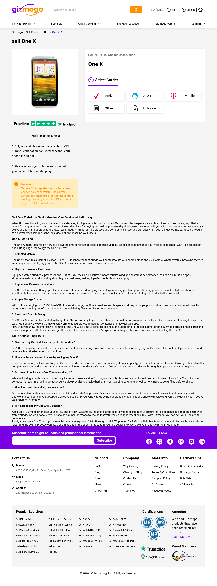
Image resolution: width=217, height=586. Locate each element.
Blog (97, 472)
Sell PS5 (53, 552)
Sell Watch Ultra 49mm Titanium (61, 530)
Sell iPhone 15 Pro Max (28, 552)
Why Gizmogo (131, 466)
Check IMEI (101, 490)
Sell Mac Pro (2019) (119, 535)
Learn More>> (181, 536)
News (98, 484)
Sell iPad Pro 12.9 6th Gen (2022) (61, 535)
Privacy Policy (160, 466)
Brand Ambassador (128, 23)
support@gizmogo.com (28, 481)
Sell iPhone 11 (86, 546)
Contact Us (129, 478)
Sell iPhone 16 (56, 546)
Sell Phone (33, 32)
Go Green (157, 484)
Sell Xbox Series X (25, 524)
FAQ (97, 466)
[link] (17, 32)
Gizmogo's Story (133, 472)
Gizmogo (17, 32)
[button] (172, 10)
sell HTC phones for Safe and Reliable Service (134, 421)
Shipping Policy (161, 478)
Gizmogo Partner (165, 23)
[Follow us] (149, 441)
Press (98, 478)
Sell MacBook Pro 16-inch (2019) (91, 541)
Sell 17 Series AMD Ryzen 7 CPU (91, 535)
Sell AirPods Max (117, 524)
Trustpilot (129, 490)
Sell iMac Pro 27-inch (27, 541)
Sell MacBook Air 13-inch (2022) (122, 541)
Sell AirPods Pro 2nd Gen (122, 546)
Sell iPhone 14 (23, 519)
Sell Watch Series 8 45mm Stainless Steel (30, 530)
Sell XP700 (84, 524)
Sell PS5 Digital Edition (60, 524)
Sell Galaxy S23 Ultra (27, 546)
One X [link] (56, 32)
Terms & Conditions (163, 472)
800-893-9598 (23, 470)
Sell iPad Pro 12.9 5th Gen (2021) (30, 535)
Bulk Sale (56, 23)
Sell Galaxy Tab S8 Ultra (121, 530)
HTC (46, 32)
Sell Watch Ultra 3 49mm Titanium (91, 530)
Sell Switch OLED (117, 519)
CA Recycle (186, 484)
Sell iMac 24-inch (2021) (61, 541)
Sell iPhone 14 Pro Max (61, 519)
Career (127, 484)
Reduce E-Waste (161, 490)
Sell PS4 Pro (85, 519)
